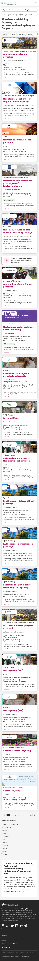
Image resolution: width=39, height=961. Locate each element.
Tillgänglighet (25, 956)
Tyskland (5, 833)
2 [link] (11, 815)
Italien (4, 839)
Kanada (4, 842)
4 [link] (19, 815)
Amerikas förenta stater (10, 824)
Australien (5, 836)
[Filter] (35, 34)
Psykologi (12, 34)
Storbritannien (7, 827)
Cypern (4, 848)
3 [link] (15, 815)
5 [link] (23, 815)
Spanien (4, 830)
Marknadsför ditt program (9, 943)
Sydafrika (5, 845)
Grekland (5, 851)
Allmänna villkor (6, 956)
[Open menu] (35, 3)
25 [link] (31, 815)
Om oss (4, 940)
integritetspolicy (15, 956)
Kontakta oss (6, 947)
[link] (34, 815)
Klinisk (30, 34)
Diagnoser (22, 34)
